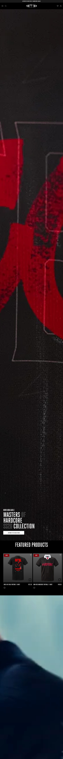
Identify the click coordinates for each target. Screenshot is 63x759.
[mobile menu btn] (2, 6)
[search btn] (5, 6)
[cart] (60, 6)
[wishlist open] (57, 6)
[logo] (31, 6)
